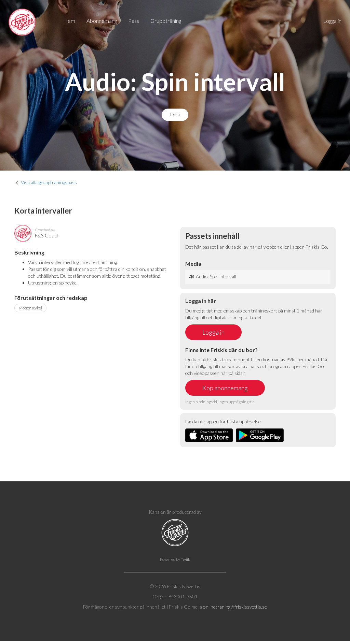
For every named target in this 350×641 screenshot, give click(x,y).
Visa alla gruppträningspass (49, 182)
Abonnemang (101, 20)
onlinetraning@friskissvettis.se (235, 607)
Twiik (185, 559)
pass (133, 20)
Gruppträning (165, 20)
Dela (175, 115)
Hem (69, 20)
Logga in (332, 20)
